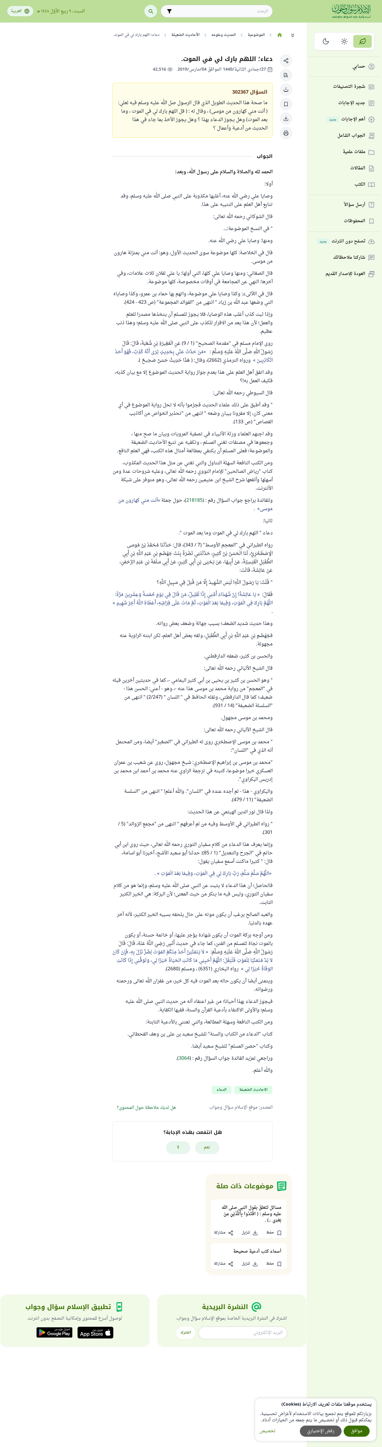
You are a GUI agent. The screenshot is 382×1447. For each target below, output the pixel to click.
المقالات (357, 169)
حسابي (358, 67)
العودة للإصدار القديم (345, 274)
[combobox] (221, 11)
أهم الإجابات (347, 120)
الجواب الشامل (351, 136)
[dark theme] (326, 41)
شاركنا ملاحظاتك (349, 258)
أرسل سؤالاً (354, 205)
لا (178, 1147)
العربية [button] (16, 11)
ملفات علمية (354, 152)
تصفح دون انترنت (342, 242)
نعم (207, 1147)
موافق (356, 1431)
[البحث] (150, 11)
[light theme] (344, 41)
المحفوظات (354, 221)
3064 (184, 1058)
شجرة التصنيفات (349, 87)
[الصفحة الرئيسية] (279, 35)
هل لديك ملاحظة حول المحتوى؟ (146, 1108)
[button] (286, 61)
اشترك (186, 1332)
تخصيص (267, 1431)
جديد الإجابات (351, 103)
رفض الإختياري (320, 1431)
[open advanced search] (169, 11)
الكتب (360, 185)
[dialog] (315, 1419)
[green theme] (362, 41)
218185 (194, 500)
